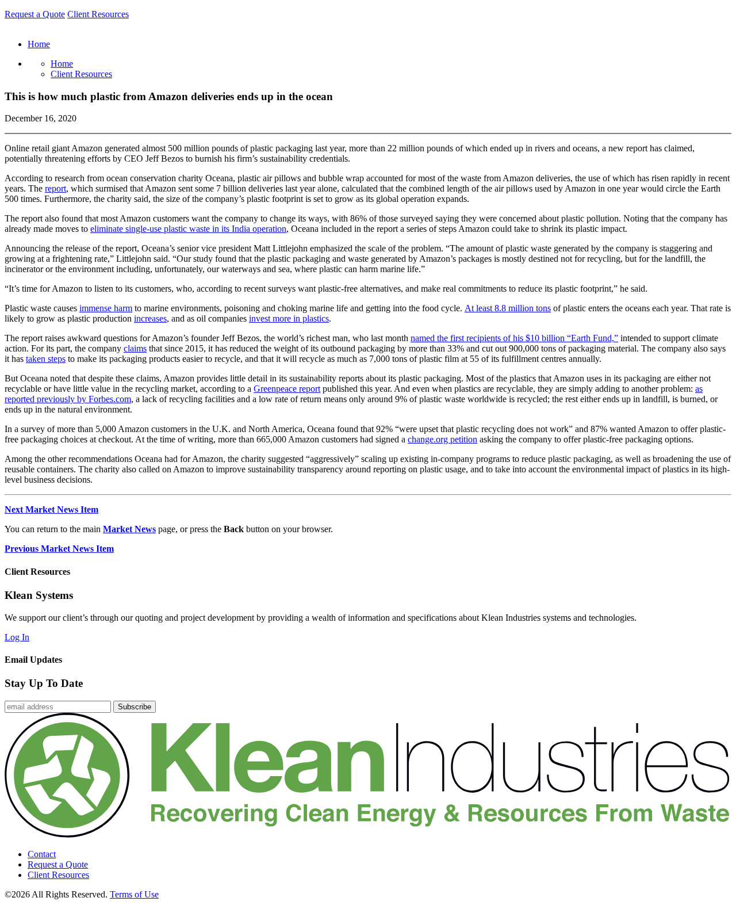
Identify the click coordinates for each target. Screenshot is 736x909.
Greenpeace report (287, 389)
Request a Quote (35, 14)
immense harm (105, 308)
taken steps (46, 359)
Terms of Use (134, 894)
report (55, 188)
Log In (17, 637)
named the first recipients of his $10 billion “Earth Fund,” (514, 338)
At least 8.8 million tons (508, 308)
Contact (42, 854)
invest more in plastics (289, 318)
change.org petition (442, 439)
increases (150, 318)
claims (135, 348)
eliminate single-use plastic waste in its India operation (188, 229)
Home (62, 63)
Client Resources (98, 14)
